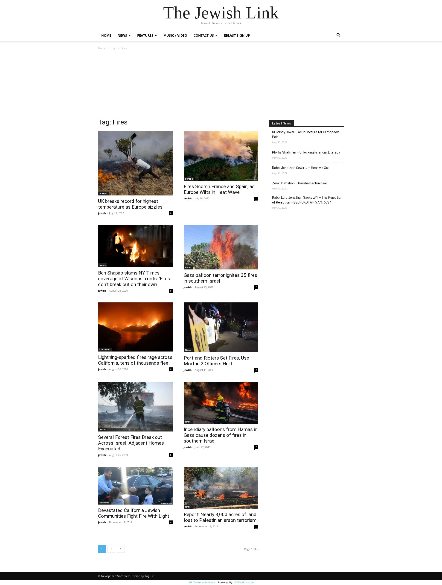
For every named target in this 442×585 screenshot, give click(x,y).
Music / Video (175, 35)
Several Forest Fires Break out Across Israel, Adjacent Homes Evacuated (131, 443)
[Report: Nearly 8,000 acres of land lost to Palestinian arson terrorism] (221, 488)
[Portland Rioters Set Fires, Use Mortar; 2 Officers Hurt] (221, 327)
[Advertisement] (221, 85)
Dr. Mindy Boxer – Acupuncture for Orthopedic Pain (306, 134)
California (104, 349)
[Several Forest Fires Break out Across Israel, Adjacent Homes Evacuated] (135, 406)
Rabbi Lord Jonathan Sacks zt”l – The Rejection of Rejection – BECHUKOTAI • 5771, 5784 (307, 200)
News (102, 265)
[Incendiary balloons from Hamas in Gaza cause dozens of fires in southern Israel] (221, 403)
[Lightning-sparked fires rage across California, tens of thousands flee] (135, 327)
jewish (102, 213)
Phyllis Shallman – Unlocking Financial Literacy (306, 152)
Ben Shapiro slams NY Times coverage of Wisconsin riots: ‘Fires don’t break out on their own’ (134, 278)
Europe (103, 193)
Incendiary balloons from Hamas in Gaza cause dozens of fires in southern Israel (220, 435)
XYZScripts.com (244, 582)
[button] (338, 36)
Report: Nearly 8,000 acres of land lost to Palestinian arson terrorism (220, 517)
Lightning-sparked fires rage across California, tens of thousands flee (135, 360)
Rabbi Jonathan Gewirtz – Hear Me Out (300, 168)
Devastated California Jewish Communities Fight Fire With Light (133, 513)
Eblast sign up (237, 35)
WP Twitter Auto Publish (203, 582)
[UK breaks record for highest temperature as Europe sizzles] (135, 163)
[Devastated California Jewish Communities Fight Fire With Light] (135, 486)
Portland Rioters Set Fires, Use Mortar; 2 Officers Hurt (216, 360)
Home (106, 35)
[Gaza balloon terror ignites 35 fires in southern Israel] (221, 247)
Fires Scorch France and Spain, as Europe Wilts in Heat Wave (219, 189)
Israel (188, 267)
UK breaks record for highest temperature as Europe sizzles (130, 204)
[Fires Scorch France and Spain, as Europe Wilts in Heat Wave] (221, 156)
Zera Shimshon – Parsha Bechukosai (299, 183)
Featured (104, 502)
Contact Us (204, 35)
